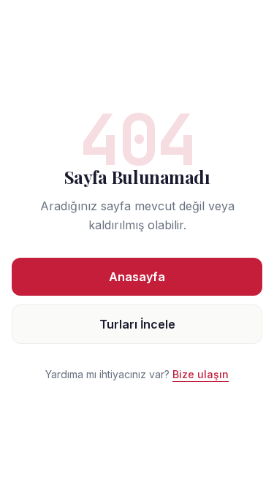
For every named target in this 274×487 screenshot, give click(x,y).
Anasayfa (137, 276)
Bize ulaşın (200, 374)
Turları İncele (137, 324)
